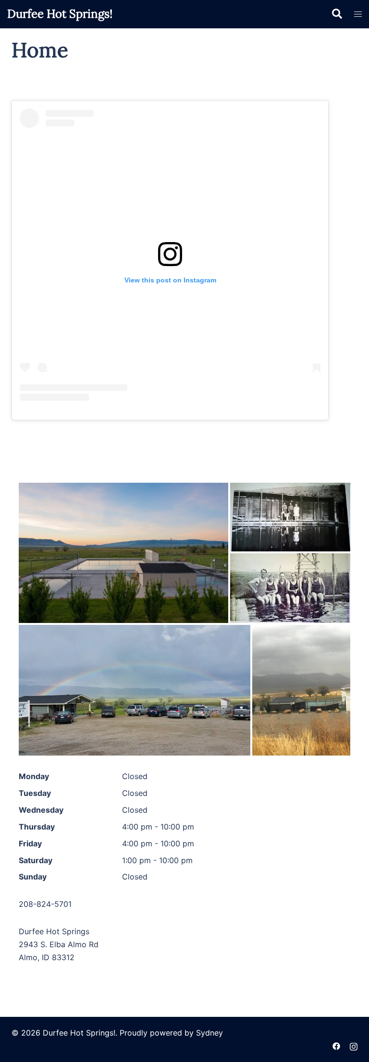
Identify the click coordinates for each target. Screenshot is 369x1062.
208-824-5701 (45, 904)
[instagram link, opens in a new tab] (353, 1045)
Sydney (209, 1033)
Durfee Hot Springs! (59, 13)
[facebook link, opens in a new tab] (336, 1045)
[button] (336, 14)
